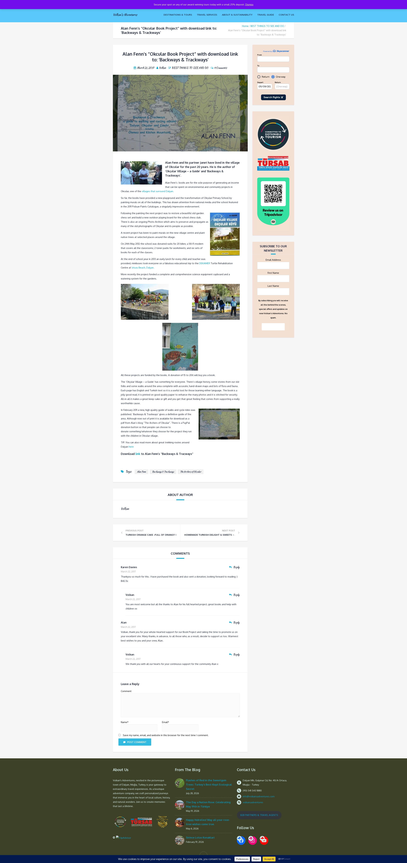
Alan (124, 622)
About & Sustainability (237, 14)
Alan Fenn (141, 471)
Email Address (273, 259)
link (137, 454)
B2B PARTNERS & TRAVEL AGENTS (259, 815)
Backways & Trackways (163, 471)
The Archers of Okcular (190, 471)
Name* (124, 722)
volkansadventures (253, 802)
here (131, 446)
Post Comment (136, 742)
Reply (236, 567)
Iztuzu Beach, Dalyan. (143, 267)
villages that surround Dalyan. (158, 191)
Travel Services (207, 14)
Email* (165, 722)
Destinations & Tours (178, 14)
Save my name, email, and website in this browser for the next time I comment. (166, 735)
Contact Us (286, 14)
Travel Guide (265, 14)
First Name (273, 272)
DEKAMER (204, 263)
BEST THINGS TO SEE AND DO (267, 26)
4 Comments (220, 68)
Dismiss (249, 4)
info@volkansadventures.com (259, 796)
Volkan (130, 594)
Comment (126, 691)
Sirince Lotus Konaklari (200, 837)
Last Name (273, 285)
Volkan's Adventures (125, 14)
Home (245, 26)
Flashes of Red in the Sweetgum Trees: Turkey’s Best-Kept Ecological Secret (209, 784)
